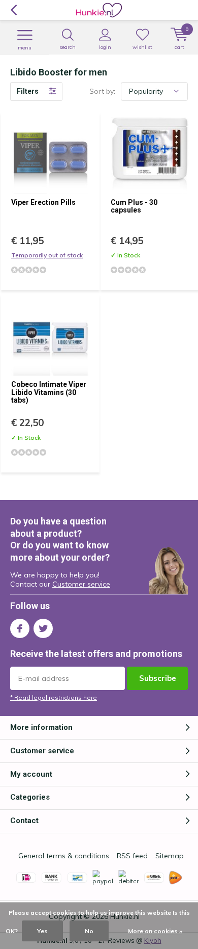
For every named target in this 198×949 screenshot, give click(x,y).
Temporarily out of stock (47, 255)
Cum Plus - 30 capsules (134, 206)
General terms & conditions (63, 855)
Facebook (19, 628)
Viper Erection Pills (43, 202)
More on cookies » (155, 931)
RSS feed (132, 855)
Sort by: (102, 91)
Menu (24, 47)
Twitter (43, 628)
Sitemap (169, 855)
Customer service (81, 584)
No (89, 931)
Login (105, 47)
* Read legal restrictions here (53, 697)
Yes (42, 931)
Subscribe (157, 678)
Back (13, 10)
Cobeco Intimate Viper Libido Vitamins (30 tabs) (48, 392)
